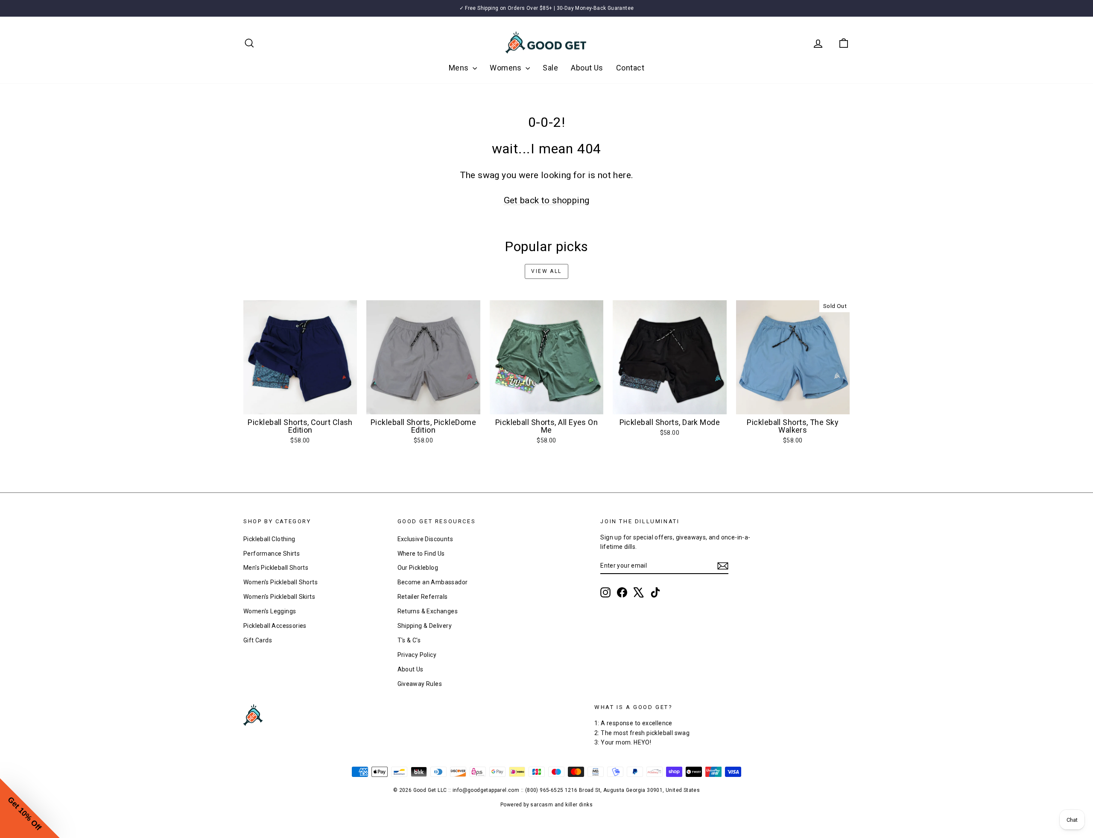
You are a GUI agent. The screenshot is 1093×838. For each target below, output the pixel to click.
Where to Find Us (421, 553)
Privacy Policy (417, 654)
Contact (630, 67)
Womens (506, 67)
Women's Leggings (269, 611)
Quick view (300, 405)
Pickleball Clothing (269, 539)
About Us (587, 67)
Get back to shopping (547, 200)
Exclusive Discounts (425, 539)
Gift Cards (257, 640)
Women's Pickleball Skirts (279, 596)
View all (546, 271)
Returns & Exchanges (427, 611)
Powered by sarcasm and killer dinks (546, 805)
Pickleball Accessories (275, 625)
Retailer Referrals (422, 596)
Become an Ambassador (432, 582)
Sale (550, 67)
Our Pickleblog (417, 567)
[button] (30, 808)
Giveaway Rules (419, 683)
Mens (460, 67)
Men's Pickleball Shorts (275, 567)
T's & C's (409, 640)
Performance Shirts (271, 553)
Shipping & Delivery (424, 625)
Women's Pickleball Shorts (280, 582)
